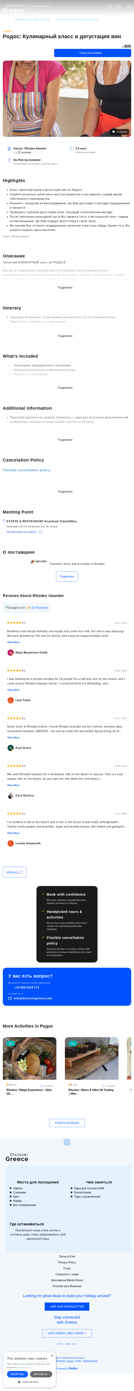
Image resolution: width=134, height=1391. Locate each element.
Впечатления (82, 1192)
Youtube (71, 1352)
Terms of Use (67, 1256)
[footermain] (67, 1142)
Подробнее (67, 576)
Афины (18, 1188)
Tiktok (83, 1350)
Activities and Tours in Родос (33, 19)
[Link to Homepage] (14, 14)
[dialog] (29, 1370)
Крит (16, 1196)
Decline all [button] (41, 1374)
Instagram (57, 1352)
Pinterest (77, 1352)
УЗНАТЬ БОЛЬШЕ (67, 1122)
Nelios (73, 1368)
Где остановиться (27, 1224)
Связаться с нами (67, 1274)
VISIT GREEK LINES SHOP (66, 1333)
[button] (29, 1382)
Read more (25, 1367)
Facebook (51, 1352)
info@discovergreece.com (33, 998)
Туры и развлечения (87, 1196)
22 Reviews (40, 607)
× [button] (52, 1356)
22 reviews (24, 152)
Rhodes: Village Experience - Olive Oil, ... (29, 1092)
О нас (67, 1268)
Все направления (24, 1205)
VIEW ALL (13, 872)
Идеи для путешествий (89, 1188)
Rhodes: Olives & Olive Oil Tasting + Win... (91, 1092)
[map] (109, 7)
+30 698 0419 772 (26, 987)
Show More (13, 642)
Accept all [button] (17, 1374)
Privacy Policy (67, 1262)
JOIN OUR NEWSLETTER (67, 1306)
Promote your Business (67, 1286)
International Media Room (67, 1280)
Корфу (17, 1200)
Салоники (19, 1192)
